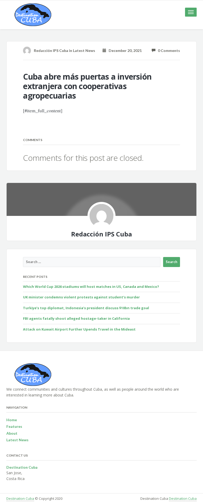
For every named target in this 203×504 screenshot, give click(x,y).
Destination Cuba (20, 498)
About (11, 433)
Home (11, 420)
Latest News (84, 50)
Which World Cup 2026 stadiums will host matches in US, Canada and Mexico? (91, 286)
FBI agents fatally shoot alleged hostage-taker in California (76, 318)
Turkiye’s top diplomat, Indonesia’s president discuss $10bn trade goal (86, 308)
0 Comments (167, 50)
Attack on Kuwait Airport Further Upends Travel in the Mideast (79, 329)
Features (14, 426)
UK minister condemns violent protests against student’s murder (81, 297)
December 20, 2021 (124, 50)
